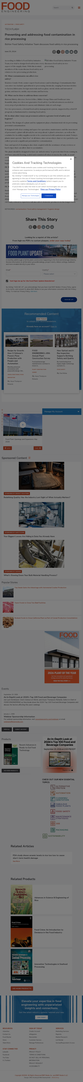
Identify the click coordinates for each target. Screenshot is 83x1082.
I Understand (49, 196)
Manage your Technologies (30, 196)
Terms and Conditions (36, 181)
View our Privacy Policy (50, 189)
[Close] (71, 159)
